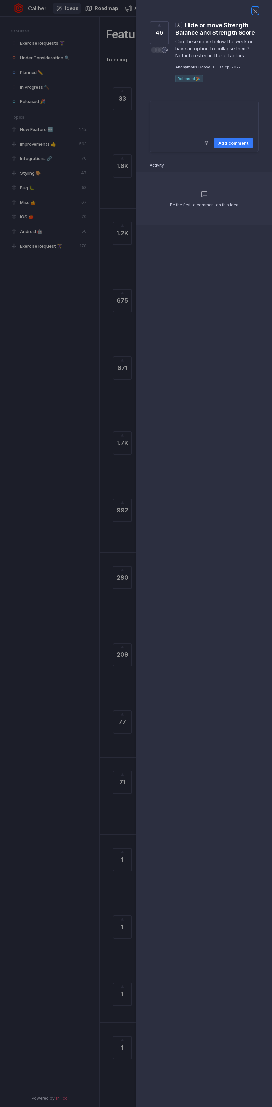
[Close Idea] (255, 11)
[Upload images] (206, 143)
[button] (159, 50)
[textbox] (204, 118)
